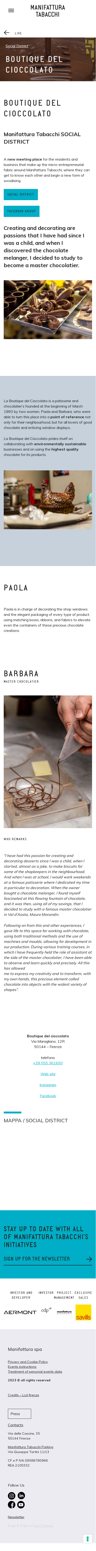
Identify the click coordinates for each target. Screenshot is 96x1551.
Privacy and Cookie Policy (28, 1362)
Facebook (48, 1095)
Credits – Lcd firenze (23, 1395)
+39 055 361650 (48, 1063)
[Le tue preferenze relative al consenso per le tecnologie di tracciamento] (87, 1538)
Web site (48, 1074)
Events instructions (22, 1367)
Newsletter (16, 1517)
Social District (17, 46)
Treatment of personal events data (35, 1371)
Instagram (48, 1084)
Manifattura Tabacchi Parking (30, 1447)
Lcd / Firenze (43, 1526)
